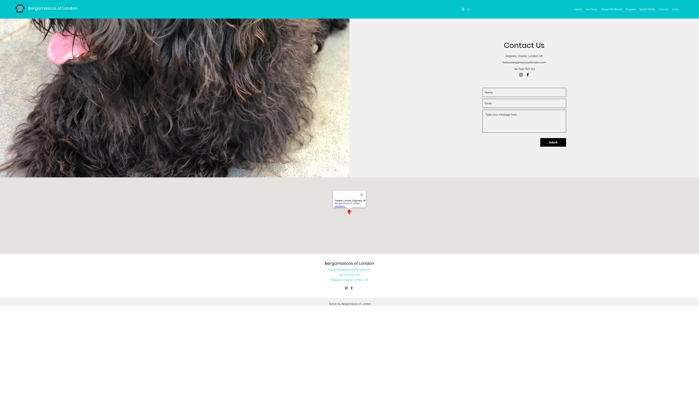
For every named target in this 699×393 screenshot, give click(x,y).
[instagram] (463, 9)
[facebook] (468, 9)
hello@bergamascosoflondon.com (524, 62)
